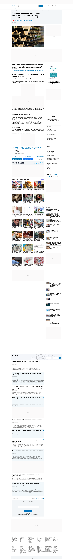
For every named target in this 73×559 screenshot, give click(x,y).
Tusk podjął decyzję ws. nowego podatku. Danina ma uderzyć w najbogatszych (53, 122)
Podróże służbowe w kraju (48, 546)
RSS (43, 556)
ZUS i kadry (13, 539)
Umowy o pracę (49, 146)
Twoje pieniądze (39, 8)
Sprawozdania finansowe (48, 540)
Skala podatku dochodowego (48, 551)
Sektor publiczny (29, 8)
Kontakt (47, 556)
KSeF (58, 8)
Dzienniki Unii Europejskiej (31, 549)
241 (41, 498)
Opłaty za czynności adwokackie (52, 163)
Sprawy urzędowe (30, 539)
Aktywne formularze (52, 143)
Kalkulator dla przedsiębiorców (51, 130)
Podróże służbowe (47, 549)
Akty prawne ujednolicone (31, 550)
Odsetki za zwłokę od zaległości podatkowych (52, 160)
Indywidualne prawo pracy (23, 536)
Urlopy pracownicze (50, 147)
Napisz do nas (29, 156)
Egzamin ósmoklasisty (23, 552)
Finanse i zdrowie (38, 541)
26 (51, 176)
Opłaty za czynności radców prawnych (52, 164)
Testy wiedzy (21, 553)
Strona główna (14, 10)
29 (57, 176)
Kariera (40, 556)
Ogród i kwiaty (55, 540)
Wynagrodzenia (22, 537)
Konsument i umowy (31, 538)
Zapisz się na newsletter (40, 156)
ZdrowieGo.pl (55, 546)
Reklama (51, 556)
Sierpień (55, 174)
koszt (13, 153)
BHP (20, 540)
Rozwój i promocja (14, 549)
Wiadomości (54, 536)
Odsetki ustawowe (47, 550)
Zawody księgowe (14, 540)
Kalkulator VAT (49, 142)
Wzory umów (54, 549)
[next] (43, 498)
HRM (20, 541)
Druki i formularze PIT (50, 152)
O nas (13, 556)
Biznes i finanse (38, 536)
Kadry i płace (13, 550)
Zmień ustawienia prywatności (28, 556)
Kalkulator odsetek (38, 549)
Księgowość (16, 8)
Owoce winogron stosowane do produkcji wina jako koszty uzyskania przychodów (28, 70)
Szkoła (21, 547)
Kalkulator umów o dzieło (50, 134)
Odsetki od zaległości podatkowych (52, 138)
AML (45, 541)
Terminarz (50, 174)
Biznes (24, 8)
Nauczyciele (21, 548)
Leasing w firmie (38, 540)
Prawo (34, 8)
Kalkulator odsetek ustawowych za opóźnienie (52, 136)
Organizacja (13, 546)
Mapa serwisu (56, 556)
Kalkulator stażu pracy (39, 550)
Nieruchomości (49, 8)
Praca (29, 540)
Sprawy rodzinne (30, 536)
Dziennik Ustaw (30, 546)
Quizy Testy (48, 168)
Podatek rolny (49, 167)
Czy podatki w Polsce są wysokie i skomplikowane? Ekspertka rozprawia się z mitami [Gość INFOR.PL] (53, 120)
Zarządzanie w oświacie (23, 550)
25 (49, 176)
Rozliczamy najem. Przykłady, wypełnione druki (53, 82)
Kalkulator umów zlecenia (51, 133)
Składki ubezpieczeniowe (48, 548)
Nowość (53, 79)
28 (55, 176)
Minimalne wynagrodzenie (48, 547)
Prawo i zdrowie (30, 542)
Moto (44, 8)
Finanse (54, 538)
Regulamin (36, 556)
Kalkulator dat (38, 546)
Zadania (13, 548)
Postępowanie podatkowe (51, 151)
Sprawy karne (30, 537)
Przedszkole (21, 546)
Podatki (17, 10)
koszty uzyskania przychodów (19, 153)
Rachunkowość (49, 150)
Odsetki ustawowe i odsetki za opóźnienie (53, 158)
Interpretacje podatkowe (22, 10)
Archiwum (54, 547)
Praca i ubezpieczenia (39, 538)
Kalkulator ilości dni (50, 139)
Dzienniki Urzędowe (31, 548)
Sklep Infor (29, 541)
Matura (21, 551)
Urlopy (21, 539)
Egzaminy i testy (22, 549)
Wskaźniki (50, 157)
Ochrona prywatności (18, 556)
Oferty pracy (54, 552)
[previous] (33, 498)
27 (53, 176)
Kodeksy (29, 551)
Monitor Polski (30, 547)
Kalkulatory (50, 126)
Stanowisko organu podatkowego (19, 71)
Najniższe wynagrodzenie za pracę (52, 162)
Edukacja (54, 8)
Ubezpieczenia (22, 538)
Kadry (20, 8)
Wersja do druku (17, 156)
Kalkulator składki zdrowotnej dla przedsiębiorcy (52, 129)
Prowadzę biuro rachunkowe (48, 537)
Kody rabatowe (55, 548)
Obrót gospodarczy (14, 538)
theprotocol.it (54, 551)
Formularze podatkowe (50, 155)
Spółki (37, 537)
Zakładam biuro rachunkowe (48, 536)
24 (47, 176)
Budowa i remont (55, 539)
